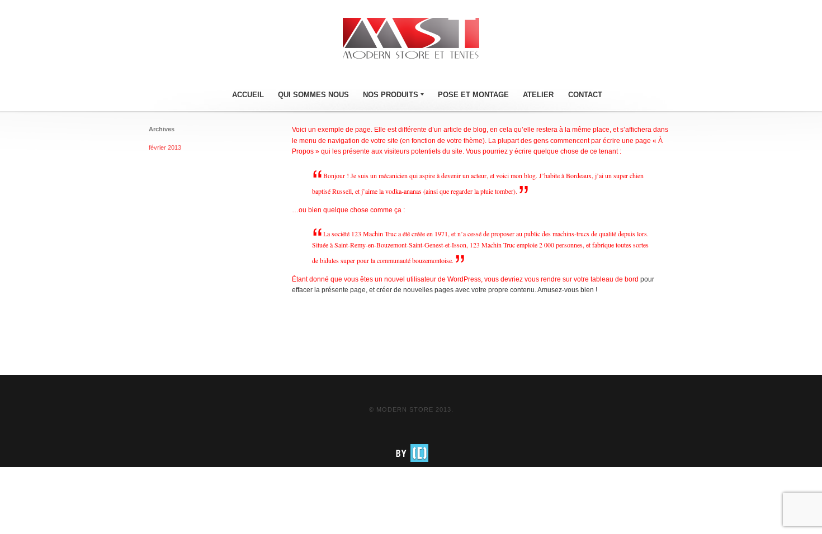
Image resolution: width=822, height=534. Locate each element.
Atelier (538, 94)
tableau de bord (614, 279)
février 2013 (165, 147)
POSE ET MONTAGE (473, 94)
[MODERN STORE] (411, 39)
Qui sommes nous (313, 94)
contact (585, 94)
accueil (248, 94)
